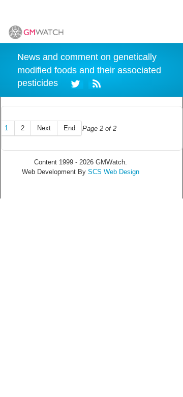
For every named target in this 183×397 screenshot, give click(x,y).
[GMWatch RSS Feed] (95, 82)
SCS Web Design (113, 172)
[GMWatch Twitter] (77, 82)
